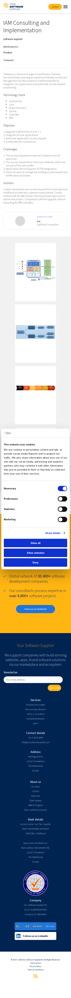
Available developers (35, 718)
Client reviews (35, 800)
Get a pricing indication (35, 709)
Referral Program (35, 805)
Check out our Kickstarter (35, 609)
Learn (35, 723)
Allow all (35, 543)
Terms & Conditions (35, 969)
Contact (35, 791)
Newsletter (11, 672)
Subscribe (54, 687)
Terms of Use (35, 963)
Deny (35, 562)
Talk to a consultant (35, 713)
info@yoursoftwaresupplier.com (35, 742)
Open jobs (35, 795)
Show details (52, 533)
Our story (35, 786)
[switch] (62, 498)
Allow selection (35, 552)
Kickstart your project (35, 704)
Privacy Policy (35, 966)
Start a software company (35, 809)
